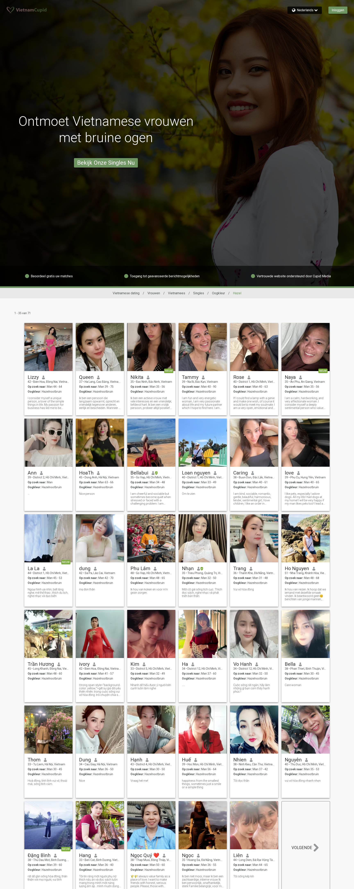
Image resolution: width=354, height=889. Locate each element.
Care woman (293, 685)
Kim (134, 664)
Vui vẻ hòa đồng (243, 589)
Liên (238, 855)
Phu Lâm (140, 568)
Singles (198, 293)
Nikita (136, 377)
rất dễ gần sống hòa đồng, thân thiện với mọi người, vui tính (47, 878)
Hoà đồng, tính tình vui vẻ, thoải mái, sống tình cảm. (47, 782)
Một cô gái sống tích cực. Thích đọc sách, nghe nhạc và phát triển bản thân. (202, 593)
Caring (240, 473)
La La (34, 568)
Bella (290, 664)
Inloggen (338, 10)
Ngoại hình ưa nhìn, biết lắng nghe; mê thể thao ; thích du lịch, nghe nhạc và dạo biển (48, 593)
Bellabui (139, 473)
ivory (84, 664)
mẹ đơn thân (87, 589)
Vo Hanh (242, 664)
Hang (85, 855)
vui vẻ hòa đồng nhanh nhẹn (303, 780)
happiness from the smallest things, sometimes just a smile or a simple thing (201, 784)
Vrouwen (154, 293)
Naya (290, 377)
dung (85, 568)
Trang (239, 568)
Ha (185, 664)
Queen (86, 377)
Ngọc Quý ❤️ (144, 855)
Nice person (87, 493)
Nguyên (293, 760)
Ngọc (188, 855)
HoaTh (86, 473)
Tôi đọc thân (241, 780)
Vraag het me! (139, 780)
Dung (85, 760)
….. (183, 685)
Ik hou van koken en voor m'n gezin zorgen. (149, 591)
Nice (82, 780)
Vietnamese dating (126, 293)
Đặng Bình (39, 855)
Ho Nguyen (297, 568)
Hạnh (136, 760)
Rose (238, 377)
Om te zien (188, 493)
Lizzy (33, 377)
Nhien (239, 760)
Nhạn (188, 568)
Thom (34, 760)
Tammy (190, 377)
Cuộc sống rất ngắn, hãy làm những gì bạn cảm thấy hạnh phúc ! (251, 688)
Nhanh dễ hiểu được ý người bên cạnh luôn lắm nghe (150, 686)
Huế (186, 760)
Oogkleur (218, 293)
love (289, 473)
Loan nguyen (196, 473)
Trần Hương (41, 664)
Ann (32, 473)
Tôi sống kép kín (243, 876)
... (29, 493)
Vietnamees (176, 293)
